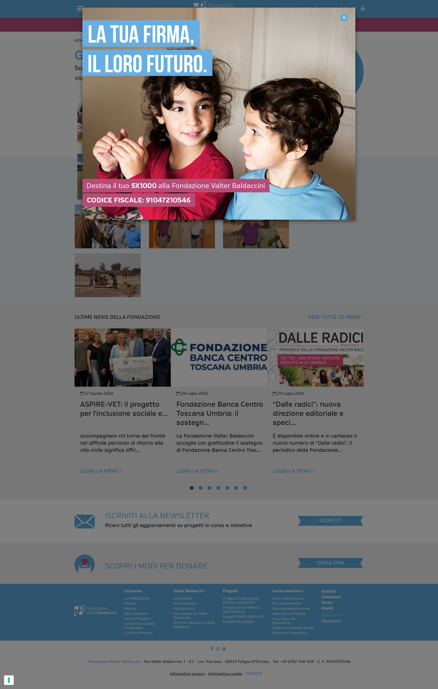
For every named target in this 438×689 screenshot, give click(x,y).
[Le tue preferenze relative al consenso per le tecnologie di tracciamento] (9, 680)
